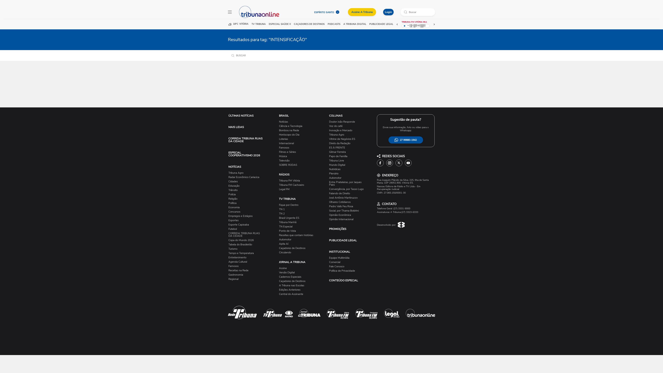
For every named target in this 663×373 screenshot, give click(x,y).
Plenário (333, 173)
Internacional (286, 143)
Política (232, 203)
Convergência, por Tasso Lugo (346, 189)
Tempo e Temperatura (241, 253)
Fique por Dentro (288, 205)
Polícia (232, 194)
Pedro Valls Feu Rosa (341, 206)
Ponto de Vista (287, 231)
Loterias (283, 139)
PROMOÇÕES (337, 229)
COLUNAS (336, 116)
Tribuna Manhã (287, 222)
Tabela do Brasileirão (240, 244)
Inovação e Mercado (340, 130)
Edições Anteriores (289, 290)
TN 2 (282, 213)
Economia (234, 207)
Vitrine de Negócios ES (342, 139)
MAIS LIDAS (236, 127)
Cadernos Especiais (290, 277)
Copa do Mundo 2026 (241, 240)
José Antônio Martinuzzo (343, 198)
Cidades (233, 181)
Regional (233, 279)
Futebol (232, 229)
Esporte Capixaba (238, 224)
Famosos (233, 266)
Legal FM (284, 189)
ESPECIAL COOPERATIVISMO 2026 (244, 154)
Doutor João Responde (342, 122)
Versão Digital (287, 272)
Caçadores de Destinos (292, 248)
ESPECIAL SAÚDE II (280, 24)
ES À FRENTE (337, 147)
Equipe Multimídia (339, 258)
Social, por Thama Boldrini (344, 210)
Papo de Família (338, 156)
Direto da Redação (339, 143)
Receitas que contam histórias (296, 235)
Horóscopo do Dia (289, 134)
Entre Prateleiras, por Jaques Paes (345, 183)
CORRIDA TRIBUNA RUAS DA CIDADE (245, 140)
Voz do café (336, 126)
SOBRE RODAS (288, 165)
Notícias (283, 122)
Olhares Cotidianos (340, 202)
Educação (233, 186)
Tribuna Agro (235, 173)
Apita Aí (283, 244)
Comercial (334, 262)
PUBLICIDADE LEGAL (343, 240)
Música (283, 156)
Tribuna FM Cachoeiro (291, 185)
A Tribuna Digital (354, 24)
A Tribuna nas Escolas (291, 285)
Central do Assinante (291, 294)
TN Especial (285, 226)
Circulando (285, 252)
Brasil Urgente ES (289, 218)
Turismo (232, 249)
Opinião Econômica (340, 215)
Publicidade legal (381, 24)
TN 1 (282, 209)
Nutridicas (334, 169)
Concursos (234, 212)
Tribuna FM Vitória (289, 180)
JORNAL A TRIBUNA (292, 262)
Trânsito (233, 190)
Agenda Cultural (237, 262)
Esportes (233, 220)
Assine (283, 268)
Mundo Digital (337, 165)
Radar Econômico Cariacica (243, 177)
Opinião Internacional (341, 219)
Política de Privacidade (342, 271)
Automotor (285, 239)
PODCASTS (334, 24)
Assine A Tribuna (362, 12)
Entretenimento (237, 257)
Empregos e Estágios (240, 216)
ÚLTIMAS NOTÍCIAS (241, 116)
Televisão (284, 160)
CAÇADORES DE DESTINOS (309, 24)
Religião (232, 199)
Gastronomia (235, 275)
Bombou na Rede (289, 130)
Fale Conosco (336, 266)
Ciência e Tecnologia (290, 126)
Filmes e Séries (287, 152)
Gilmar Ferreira (337, 152)
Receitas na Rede (238, 270)
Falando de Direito (339, 193)
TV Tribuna (259, 24)
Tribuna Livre (336, 160)
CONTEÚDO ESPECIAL (343, 280)
